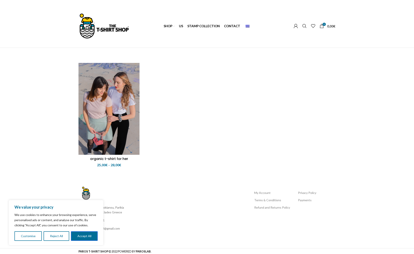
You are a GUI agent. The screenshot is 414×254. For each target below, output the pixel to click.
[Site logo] (104, 25)
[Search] (304, 26)
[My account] (296, 26)
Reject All (56, 236)
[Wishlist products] (313, 26)
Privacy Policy (307, 193)
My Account (262, 193)
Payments (305, 200)
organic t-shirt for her (109, 158)
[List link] (109, 220)
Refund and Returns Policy (272, 207)
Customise (28, 236)
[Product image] (109, 109)
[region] (56, 222)
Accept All (84, 236)
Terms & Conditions (267, 200)
